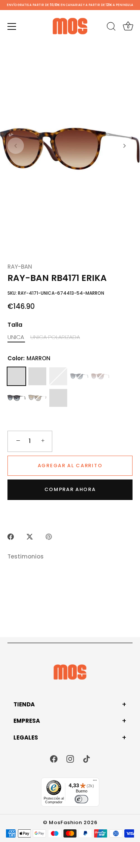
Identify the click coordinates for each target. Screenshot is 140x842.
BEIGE (100, 376)
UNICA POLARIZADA (55, 337)
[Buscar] (111, 27)
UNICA (15, 337)
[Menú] (12, 26)
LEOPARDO (37, 398)
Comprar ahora (70, 489)
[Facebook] (53, 758)
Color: (28, 358)
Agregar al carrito (70, 465)
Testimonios (25, 556)
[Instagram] (70, 758)
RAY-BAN (19, 266)
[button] (15, 145)
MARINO (79, 376)
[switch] (81, 799)
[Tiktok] (86, 758)
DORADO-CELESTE (58, 376)
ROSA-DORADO (37, 376)
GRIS (58, 398)
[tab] (29, 557)
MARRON (16, 376)
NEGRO (16, 398)
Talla (14, 325)
